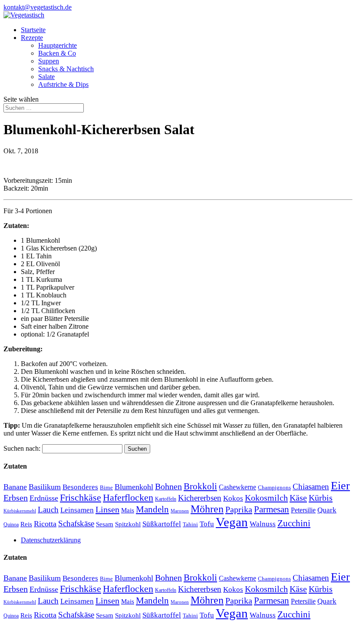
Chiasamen (311, 486)
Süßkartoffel (161, 523)
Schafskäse (76, 523)
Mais (127, 510)
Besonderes (80, 486)
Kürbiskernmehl (19, 510)
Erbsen (15, 497)
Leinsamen (77, 510)
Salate (46, 76)
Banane (15, 486)
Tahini (190, 524)
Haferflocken (128, 497)
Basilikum (45, 486)
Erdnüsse (44, 498)
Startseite (33, 29)
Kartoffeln (165, 499)
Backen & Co (57, 53)
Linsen (107, 509)
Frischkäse (80, 497)
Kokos (233, 498)
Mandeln (152, 509)
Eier (340, 485)
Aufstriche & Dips (63, 84)
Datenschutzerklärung (51, 540)
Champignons (274, 487)
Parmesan (271, 509)
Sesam (104, 524)
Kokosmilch (266, 497)
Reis (26, 524)
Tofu (207, 523)
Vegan (232, 522)
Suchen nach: (21, 448)
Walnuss (263, 524)
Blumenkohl (134, 486)
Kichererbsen (199, 497)
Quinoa (11, 525)
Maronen (180, 510)
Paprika (238, 509)
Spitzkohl (128, 524)
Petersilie (303, 510)
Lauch (48, 509)
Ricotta (45, 523)
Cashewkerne (237, 487)
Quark (326, 510)
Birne (106, 487)
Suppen (48, 61)
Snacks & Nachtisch (66, 69)
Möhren (207, 509)
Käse (298, 497)
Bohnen (168, 486)
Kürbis (321, 497)
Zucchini (293, 523)
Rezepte (32, 37)
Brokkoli (200, 486)
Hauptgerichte (57, 45)
